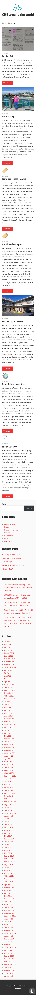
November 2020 (9, 796)
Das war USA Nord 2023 (18, 598)
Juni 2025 (7, 676)
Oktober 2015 (9, 859)
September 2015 (10, 862)
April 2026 (8, 647)
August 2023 (8, 727)
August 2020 (8, 805)
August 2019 (8, 816)
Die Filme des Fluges (12, 244)
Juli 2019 (7, 819)
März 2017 (8, 836)
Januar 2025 (8, 687)
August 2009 (8, 950)
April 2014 (7, 885)
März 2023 (8, 736)
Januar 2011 (8, 927)
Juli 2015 (7, 867)
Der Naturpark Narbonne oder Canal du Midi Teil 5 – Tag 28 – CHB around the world (17, 620)
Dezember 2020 (9, 793)
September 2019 (10, 813)
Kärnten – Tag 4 (7, 569)
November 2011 (9, 910)
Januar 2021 (8, 790)
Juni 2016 (7, 847)
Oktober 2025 (9, 664)
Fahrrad (7, 533)
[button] (32, 991)
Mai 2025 (7, 679)
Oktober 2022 (9, 750)
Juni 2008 (7, 967)
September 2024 (10, 699)
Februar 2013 (9, 899)
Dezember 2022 (9, 744)
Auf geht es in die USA (12, 321)
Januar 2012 (8, 907)
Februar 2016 (9, 856)
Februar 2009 (9, 956)
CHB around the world (18, 14)
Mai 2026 (7, 644)
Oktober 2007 (9, 970)
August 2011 (8, 919)
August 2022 (8, 756)
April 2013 (7, 893)
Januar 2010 (8, 942)
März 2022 (8, 762)
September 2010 (10, 933)
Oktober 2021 (9, 773)
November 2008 (10, 959)
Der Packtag (8, 116)
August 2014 (8, 882)
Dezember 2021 (9, 770)
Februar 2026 (9, 653)
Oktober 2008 (9, 962)
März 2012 (8, 905)
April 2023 (7, 733)
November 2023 (9, 719)
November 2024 (9, 693)
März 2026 (8, 650)
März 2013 (8, 896)
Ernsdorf (7, 527)
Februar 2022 (9, 764)
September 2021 (10, 776)
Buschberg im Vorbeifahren (11, 554)
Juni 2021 (7, 782)
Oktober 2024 (9, 696)
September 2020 (10, 802)
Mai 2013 (7, 890)
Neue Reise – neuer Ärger (14, 384)
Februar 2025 (9, 684)
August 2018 (8, 827)
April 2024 (7, 710)
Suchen (4, 504)
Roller (6, 538)
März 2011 (8, 925)
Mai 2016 (7, 850)
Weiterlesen (6, 83)
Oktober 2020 (9, 799)
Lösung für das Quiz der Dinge (12, 558)
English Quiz (8, 56)
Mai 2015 (7, 870)
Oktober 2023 (9, 722)
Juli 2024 (7, 702)
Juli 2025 (7, 673)
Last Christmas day (24, 613)
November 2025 (9, 662)
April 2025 (7, 682)
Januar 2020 (8, 810)
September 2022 (10, 753)
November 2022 (9, 747)
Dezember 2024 (9, 690)
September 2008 (10, 965)
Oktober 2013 (9, 887)
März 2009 (8, 953)
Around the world (10, 524)
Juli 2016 (7, 844)
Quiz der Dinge (7, 562)
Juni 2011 (7, 922)
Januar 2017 (8, 842)
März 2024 (8, 713)
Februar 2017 (9, 839)
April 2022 (7, 759)
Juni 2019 (7, 822)
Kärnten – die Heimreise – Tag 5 (13, 565)
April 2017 (7, 833)
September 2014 (10, 879)
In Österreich (8, 536)
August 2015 (8, 864)
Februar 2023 (9, 739)
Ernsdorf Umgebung (11, 530)
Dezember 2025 (9, 659)
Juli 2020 (7, 807)
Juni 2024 (7, 704)
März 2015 (8, 873)
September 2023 (10, 725)
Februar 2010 (9, 939)
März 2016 (8, 853)
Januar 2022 (8, 767)
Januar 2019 (8, 825)
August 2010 (8, 936)
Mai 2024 (7, 707)
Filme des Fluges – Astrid (14, 179)
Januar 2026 (8, 656)
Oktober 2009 (9, 945)
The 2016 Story (9, 446)
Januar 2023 (8, 742)
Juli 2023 (7, 730)
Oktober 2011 (9, 913)
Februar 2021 (9, 787)
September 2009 (10, 947)
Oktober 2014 (9, 876)
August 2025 (8, 670)
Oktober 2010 (9, 930)
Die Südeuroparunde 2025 (19, 605)
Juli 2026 (7, 642)
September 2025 (10, 667)
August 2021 (8, 779)
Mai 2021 (7, 784)
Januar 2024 (8, 716)
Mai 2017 (7, 830)
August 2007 (8, 976)
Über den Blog (9, 541)
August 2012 (8, 902)
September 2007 (10, 973)
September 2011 (10, 916)
